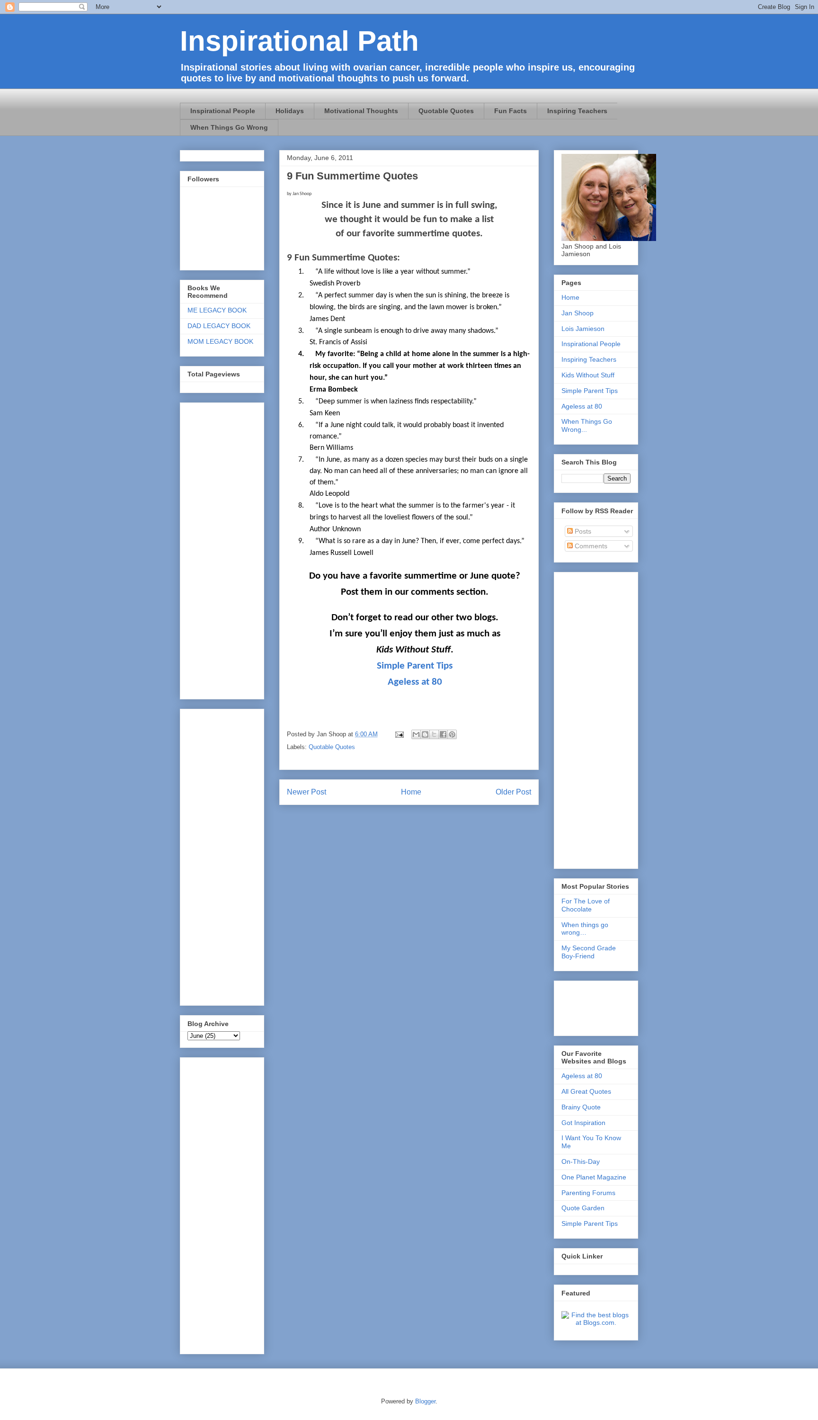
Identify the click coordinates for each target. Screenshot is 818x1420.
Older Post (513, 792)
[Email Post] (399, 734)
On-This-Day (580, 1161)
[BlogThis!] (425, 734)
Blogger (425, 1401)
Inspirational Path (299, 41)
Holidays (290, 111)
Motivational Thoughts (361, 111)
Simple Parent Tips (415, 666)
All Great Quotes (586, 1091)
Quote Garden (583, 1208)
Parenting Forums (588, 1193)
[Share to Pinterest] (452, 734)
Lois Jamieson (583, 328)
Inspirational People (222, 111)
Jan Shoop (577, 313)
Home (411, 792)
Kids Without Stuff (587, 375)
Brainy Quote (581, 1107)
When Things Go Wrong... (586, 425)
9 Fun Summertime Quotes (352, 176)
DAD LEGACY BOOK (218, 326)
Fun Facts (510, 111)
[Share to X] (434, 734)
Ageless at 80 (415, 682)
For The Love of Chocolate (585, 905)
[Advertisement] (215, 1203)
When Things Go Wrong (229, 127)
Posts (582, 531)
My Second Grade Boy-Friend (588, 952)
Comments (590, 546)
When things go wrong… (584, 929)
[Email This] (416, 734)
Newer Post (306, 792)
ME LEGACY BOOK (217, 310)
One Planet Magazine (593, 1177)
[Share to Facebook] (443, 734)
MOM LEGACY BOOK (220, 341)
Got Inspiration (583, 1122)
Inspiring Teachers (577, 111)
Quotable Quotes (446, 111)
